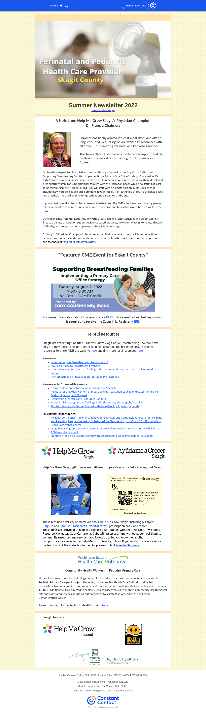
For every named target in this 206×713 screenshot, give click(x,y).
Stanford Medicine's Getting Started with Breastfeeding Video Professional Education (102, 436)
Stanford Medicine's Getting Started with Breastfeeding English (89, 406)
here (94, 350)
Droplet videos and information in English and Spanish (83, 388)
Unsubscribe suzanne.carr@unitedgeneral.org (103, 681)
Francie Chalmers (127, 545)
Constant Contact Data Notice (112, 686)
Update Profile (86, 686)
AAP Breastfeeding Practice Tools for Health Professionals (85, 376)
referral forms (98, 526)
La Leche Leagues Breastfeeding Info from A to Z (79, 362)
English (48, 526)
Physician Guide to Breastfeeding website (76, 366)
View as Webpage (103, 110)
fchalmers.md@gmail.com (79, 242)
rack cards (80, 526)
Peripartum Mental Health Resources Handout (78, 399)
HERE (109, 317)
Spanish (138, 402)
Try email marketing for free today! (103, 707)
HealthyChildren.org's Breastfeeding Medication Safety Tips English (91, 402)
